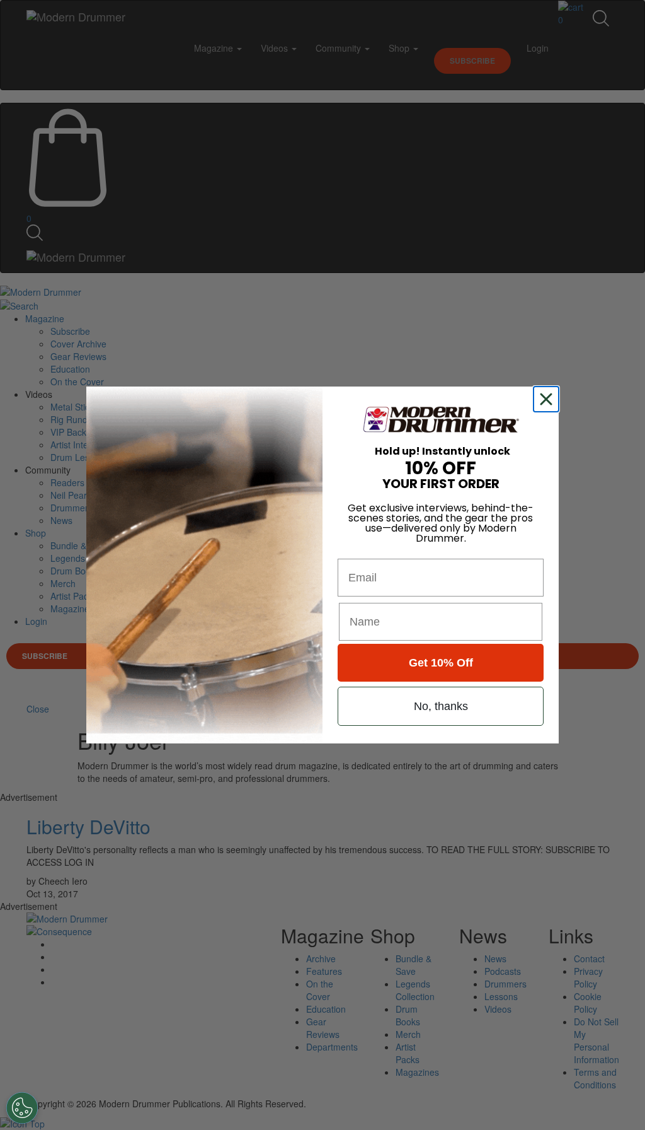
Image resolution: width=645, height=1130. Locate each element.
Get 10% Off (441, 662)
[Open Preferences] (22, 1108)
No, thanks (441, 706)
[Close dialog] (549, 399)
